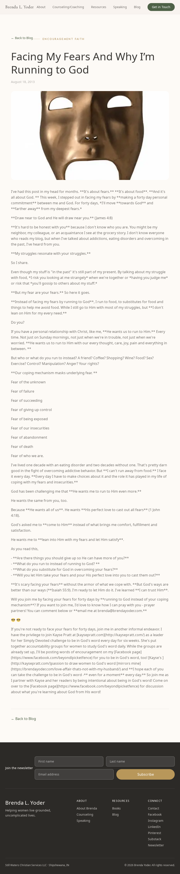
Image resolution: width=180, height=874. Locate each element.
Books (116, 808)
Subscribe (145, 774)
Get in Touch (161, 7)
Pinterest (154, 833)
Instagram (155, 820)
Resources (98, 7)
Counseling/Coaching (68, 7)
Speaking (120, 7)
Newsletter (156, 845)
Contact (153, 808)
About (41, 7)
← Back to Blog (22, 38)
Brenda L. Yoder (19, 7)
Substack (154, 839)
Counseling (85, 814)
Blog (137, 7)
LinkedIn (154, 827)
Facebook (155, 814)
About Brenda (87, 808)
